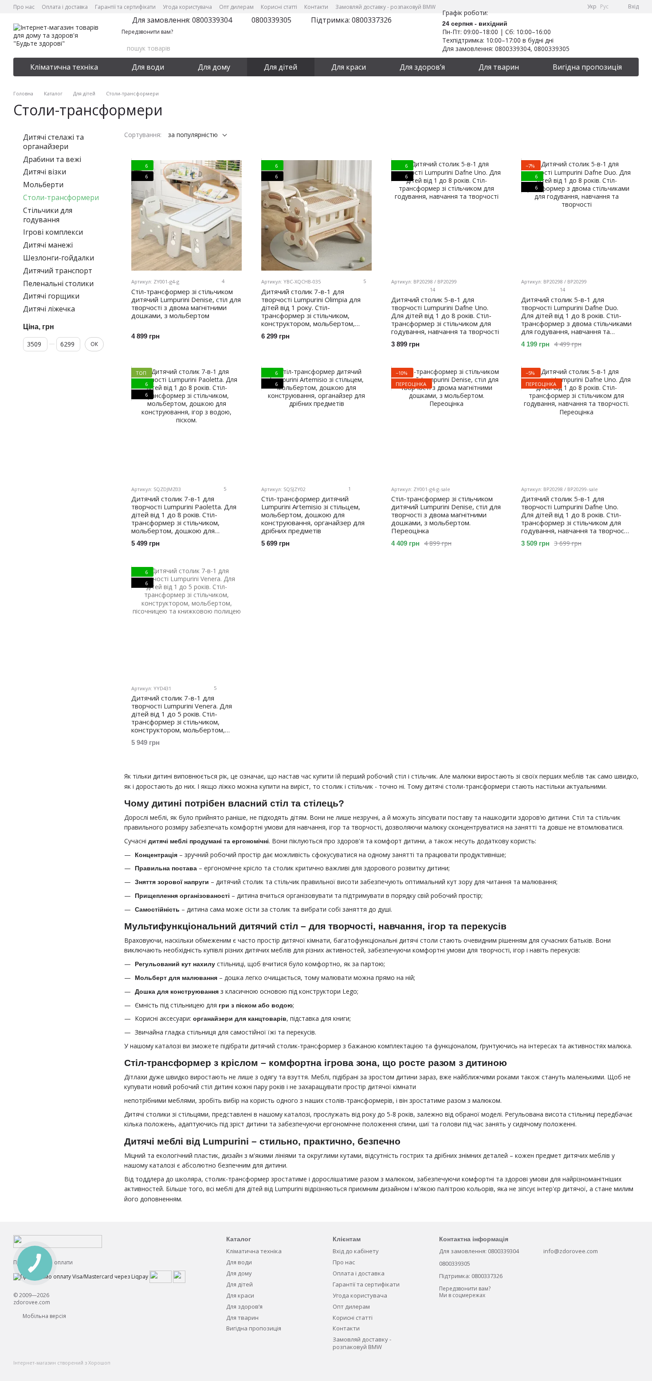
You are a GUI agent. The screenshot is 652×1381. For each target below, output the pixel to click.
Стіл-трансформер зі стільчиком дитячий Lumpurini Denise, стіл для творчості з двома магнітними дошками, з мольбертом (186, 303)
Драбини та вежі (52, 159)
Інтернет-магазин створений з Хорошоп (61, 1363)
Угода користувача (187, 7)
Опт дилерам (236, 7)
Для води (148, 67)
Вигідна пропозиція (587, 67)
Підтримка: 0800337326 (351, 20)
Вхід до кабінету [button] (356, 1251)
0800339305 (271, 20)
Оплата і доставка (65, 7)
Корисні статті (279, 7)
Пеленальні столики (58, 283)
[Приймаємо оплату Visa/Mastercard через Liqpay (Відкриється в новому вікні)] (80, 1276)
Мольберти (43, 184)
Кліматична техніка (64, 67)
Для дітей (280, 67)
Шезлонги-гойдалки (58, 258)
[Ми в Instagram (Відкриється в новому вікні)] (553, 6)
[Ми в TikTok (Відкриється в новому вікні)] (574, 6)
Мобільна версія (43, 1316)
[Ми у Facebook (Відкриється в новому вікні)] (532, 6)
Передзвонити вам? (147, 31)
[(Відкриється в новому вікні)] (160, 1276)
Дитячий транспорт (57, 270)
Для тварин (499, 67)
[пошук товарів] (407, 48)
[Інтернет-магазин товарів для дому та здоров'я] (57, 1241)
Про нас (24, 7)
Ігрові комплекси (53, 232)
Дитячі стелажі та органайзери (53, 141)
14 (431, 289)
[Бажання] (585, 35)
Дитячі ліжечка (49, 309)
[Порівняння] (608, 35)
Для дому (214, 67)
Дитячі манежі (48, 245)
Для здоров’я (422, 67)
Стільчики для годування (47, 214)
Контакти (316, 7)
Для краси (348, 67)
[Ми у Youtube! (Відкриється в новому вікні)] (542, 6)
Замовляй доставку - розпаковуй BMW (385, 7)
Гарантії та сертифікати (125, 7)
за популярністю (193, 134)
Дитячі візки (44, 172)
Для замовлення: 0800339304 (182, 20)
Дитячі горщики (51, 296)
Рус (604, 6)
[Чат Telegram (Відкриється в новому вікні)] (564, 6)
